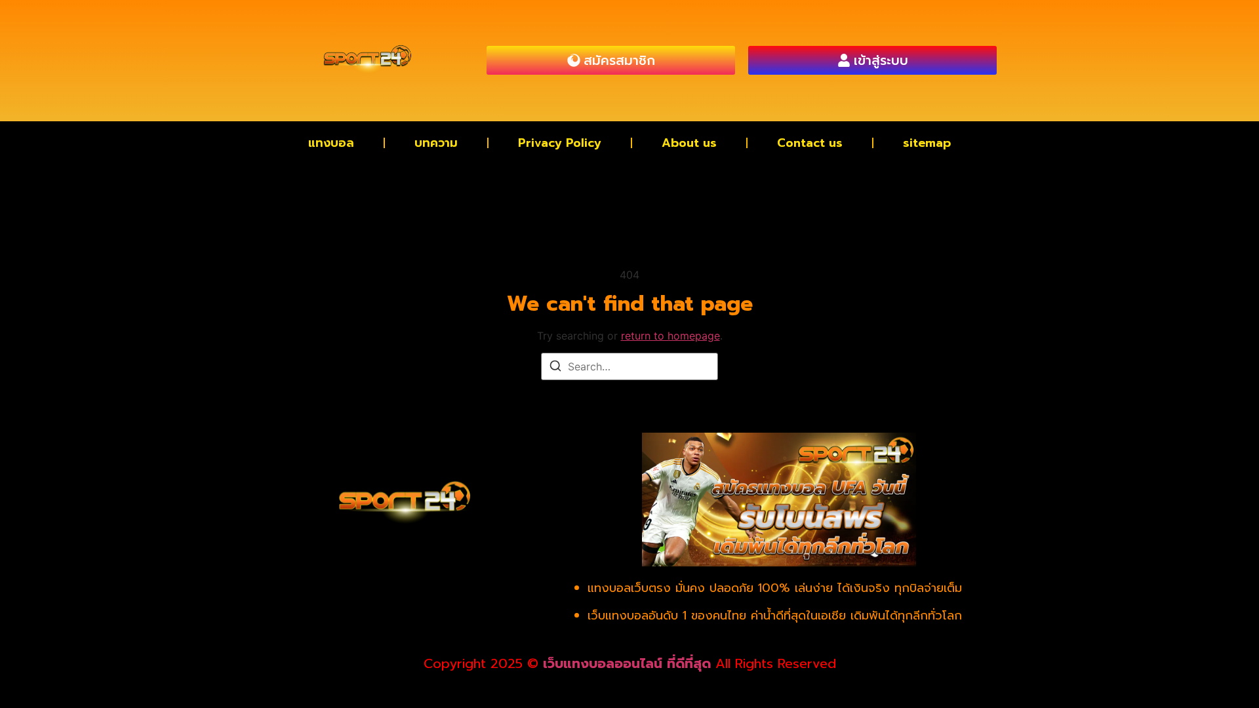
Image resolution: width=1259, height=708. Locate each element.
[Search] (555, 368)
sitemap (927, 143)
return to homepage (670, 335)
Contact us (810, 143)
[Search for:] (629, 366)
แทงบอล (331, 143)
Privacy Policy (559, 143)
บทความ (436, 143)
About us (689, 143)
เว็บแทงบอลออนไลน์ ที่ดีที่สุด (627, 663)
